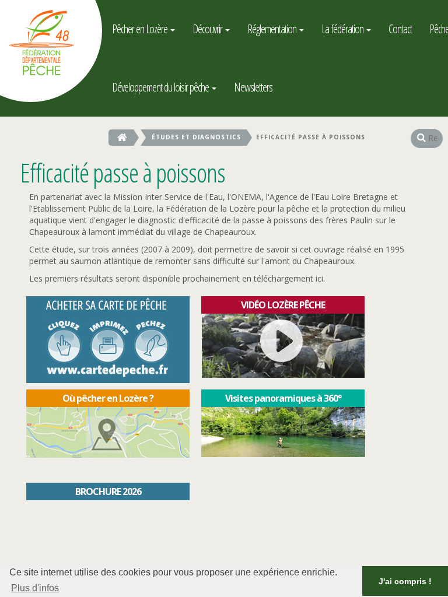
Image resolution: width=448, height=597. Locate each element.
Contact (400, 29)
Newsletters (253, 87)
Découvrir (208, 29)
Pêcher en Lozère (140, 29)
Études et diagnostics (196, 137)
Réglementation (272, 29)
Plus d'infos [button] (35, 588)
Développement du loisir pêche (161, 87)
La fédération (343, 29)
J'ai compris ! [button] (405, 581)
